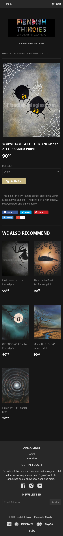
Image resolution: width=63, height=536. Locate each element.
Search (31, 454)
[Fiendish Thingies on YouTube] (39, 486)
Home (4, 53)
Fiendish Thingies (23, 516)
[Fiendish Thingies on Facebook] (23, 486)
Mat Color (7, 165)
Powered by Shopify (43, 516)
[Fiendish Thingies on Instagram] (31, 486)
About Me (31, 458)
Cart (58, 4)
